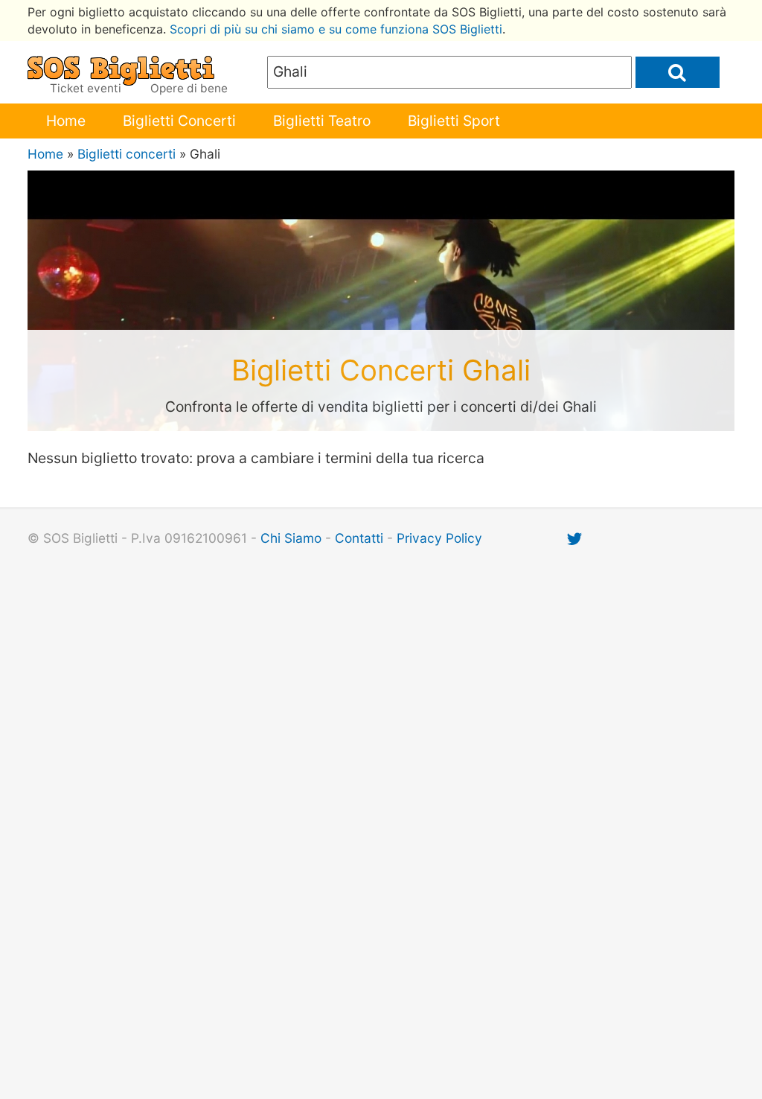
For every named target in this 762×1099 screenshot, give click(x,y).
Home (66, 121)
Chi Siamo (290, 538)
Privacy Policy (439, 538)
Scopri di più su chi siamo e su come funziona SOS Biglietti (336, 29)
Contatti (359, 538)
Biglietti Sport (454, 121)
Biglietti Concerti (179, 121)
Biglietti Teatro (322, 121)
